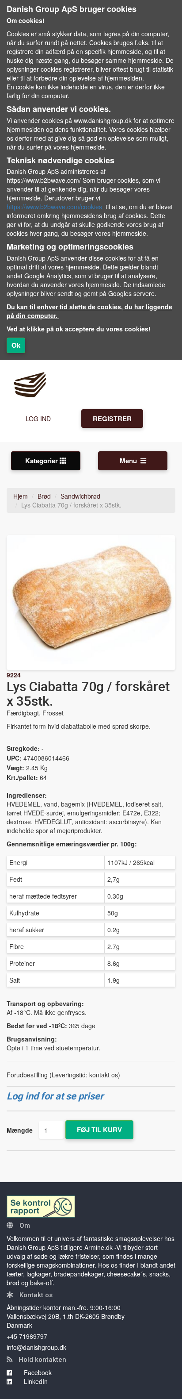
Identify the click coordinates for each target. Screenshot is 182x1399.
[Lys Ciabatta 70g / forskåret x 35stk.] (91, 602)
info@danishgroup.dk (36, 1347)
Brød (44, 496)
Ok (15, 345)
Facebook (37, 1372)
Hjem (20, 496)
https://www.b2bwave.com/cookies (54, 206)
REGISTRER (112, 418)
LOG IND (38, 418)
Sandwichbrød (80, 496)
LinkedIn (35, 1381)
